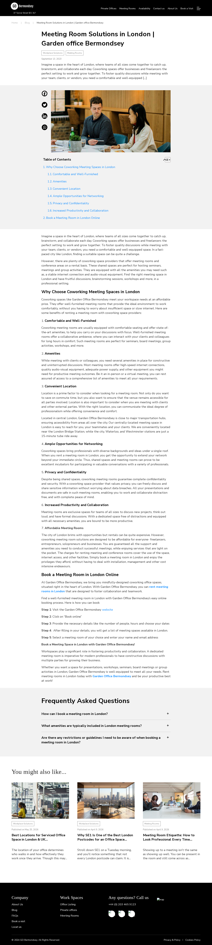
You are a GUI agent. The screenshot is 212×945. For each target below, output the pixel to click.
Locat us (17, 927)
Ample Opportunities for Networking (78, 196)
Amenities (60, 181)
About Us (173, 8)
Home (15, 22)
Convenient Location (66, 189)
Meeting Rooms (127, 8)
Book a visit (18, 921)
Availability (144, 8)
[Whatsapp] (44, 129)
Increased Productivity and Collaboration (80, 211)
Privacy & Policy (172, 940)
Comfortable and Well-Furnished (75, 174)
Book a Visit (187, 8)
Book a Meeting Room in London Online (73, 218)
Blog (27, 22)
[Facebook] (44, 96)
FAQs (15, 916)
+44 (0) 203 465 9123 (122, 904)
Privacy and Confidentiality (71, 203)
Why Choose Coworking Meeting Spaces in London (80, 167)
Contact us (159, 8)
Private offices (68, 910)
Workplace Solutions (53, 53)
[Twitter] (44, 107)
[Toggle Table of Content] (164, 159)
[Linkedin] (44, 118)
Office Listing (68, 904)
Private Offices (108, 8)
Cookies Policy (192, 940)
